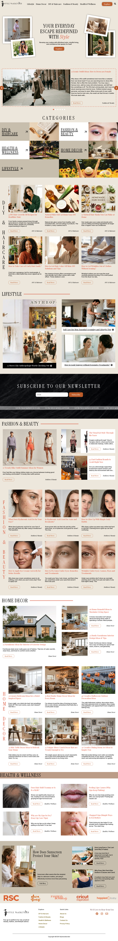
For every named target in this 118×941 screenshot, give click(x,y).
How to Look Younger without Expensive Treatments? (87, 365)
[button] (53, 109)
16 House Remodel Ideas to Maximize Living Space (100, 610)
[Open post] (51, 366)
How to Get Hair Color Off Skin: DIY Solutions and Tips (60, 267)
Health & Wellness (88, 4)
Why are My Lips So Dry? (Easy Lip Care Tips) (41, 816)
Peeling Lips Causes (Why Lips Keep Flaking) (99, 788)
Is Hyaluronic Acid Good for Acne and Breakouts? (61, 520)
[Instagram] (102, 913)
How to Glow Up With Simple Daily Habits (95, 520)
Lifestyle (30, 4)
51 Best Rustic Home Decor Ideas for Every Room (60, 697)
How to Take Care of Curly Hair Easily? (25, 266)
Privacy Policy (65, 924)
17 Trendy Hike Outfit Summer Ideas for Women (23, 467)
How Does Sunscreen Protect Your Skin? (47, 854)
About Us (63, 914)
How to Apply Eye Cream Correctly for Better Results (24, 572)
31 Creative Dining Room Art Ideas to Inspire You (97, 748)
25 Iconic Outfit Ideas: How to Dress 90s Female (91, 71)
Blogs (62, 917)
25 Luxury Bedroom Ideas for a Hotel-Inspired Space (24, 697)
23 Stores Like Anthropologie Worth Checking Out (28, 365)
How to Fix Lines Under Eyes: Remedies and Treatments (61, 572)
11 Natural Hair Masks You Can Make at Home (98, 215)
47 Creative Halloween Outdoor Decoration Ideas (94, 697)
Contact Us (63, 920)
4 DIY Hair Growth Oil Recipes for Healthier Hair (22, 215)
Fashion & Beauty (70, 4)
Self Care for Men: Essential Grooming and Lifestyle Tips (87, 329)
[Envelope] (106, 913)
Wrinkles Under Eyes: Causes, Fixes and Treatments (98, 572)
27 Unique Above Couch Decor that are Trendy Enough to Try (61, 748)
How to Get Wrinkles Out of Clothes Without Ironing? (96, 267)
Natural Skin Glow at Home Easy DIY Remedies (60, 215)
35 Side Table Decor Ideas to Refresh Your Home (23, 748)
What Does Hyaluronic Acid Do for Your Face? (25, 520)
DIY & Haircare (54, 4)
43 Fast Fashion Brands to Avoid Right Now (100, 460)
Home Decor (41, 4)
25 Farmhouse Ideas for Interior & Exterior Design (24, 644)
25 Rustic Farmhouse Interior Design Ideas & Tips (101, 636)
